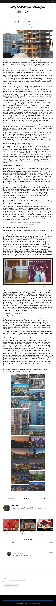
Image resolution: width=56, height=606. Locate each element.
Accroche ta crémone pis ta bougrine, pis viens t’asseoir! (26, 532)
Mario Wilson (13, 542)
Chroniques (28, 19)
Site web (4, 581)
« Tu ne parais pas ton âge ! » (10, 531)
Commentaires (11, 498)
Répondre (50, 542)
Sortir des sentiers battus (26, 64)
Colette (45, 498)
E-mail (5, 578)
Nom (4, 575)
